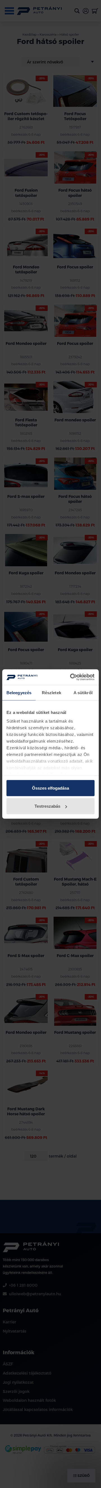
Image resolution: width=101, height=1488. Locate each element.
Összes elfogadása (50, 787)
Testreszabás (47, 806)
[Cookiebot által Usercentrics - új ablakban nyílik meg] (71, 677)
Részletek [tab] (51, 692)
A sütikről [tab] (83, 692)
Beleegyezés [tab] (18, 692)
